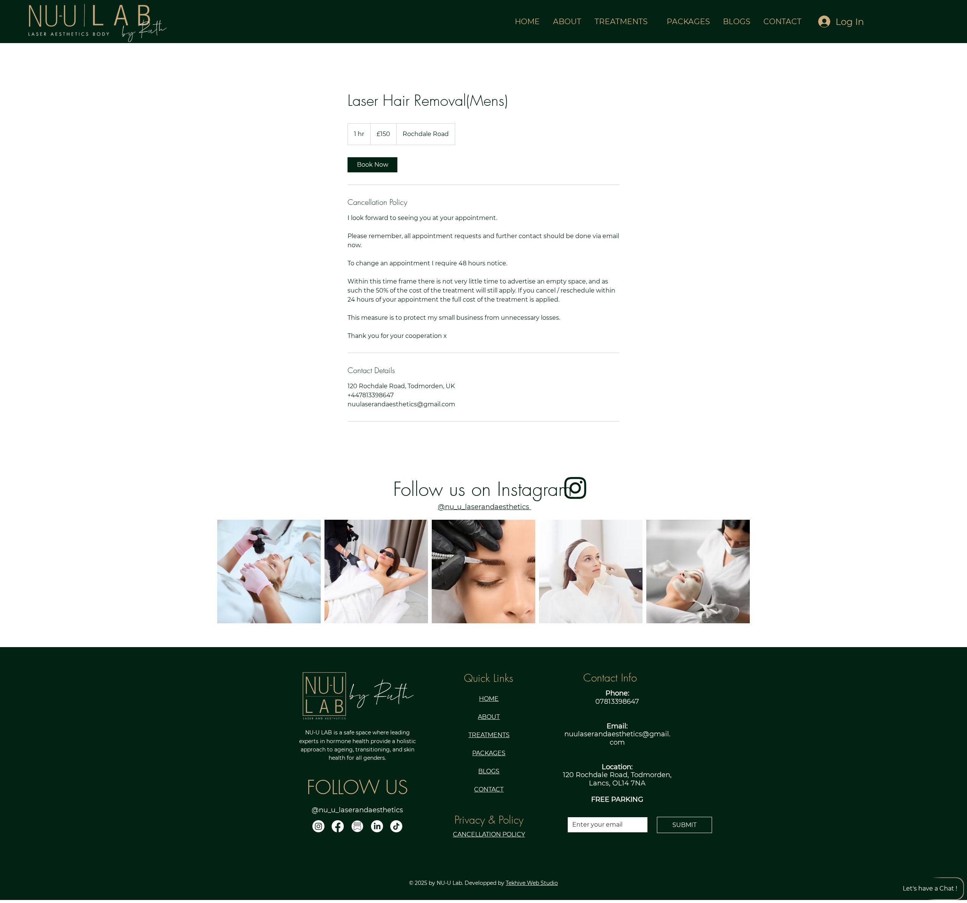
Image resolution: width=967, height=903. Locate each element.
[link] (372, 164)
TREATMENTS (489, 735)
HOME (489, 698)
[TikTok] (396, 826)
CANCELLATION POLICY (489, 834)
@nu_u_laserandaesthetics (484, 507)
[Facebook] (338, 826)
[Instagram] (318, 826)
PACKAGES (488, 753)
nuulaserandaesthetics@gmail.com (617, 738)
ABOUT (489, 716)
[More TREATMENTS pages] (651, 21)
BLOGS (488, 771)
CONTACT (489, 789)
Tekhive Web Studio (532, 883)
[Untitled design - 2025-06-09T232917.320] (357, 826)
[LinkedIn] (377, 826)
